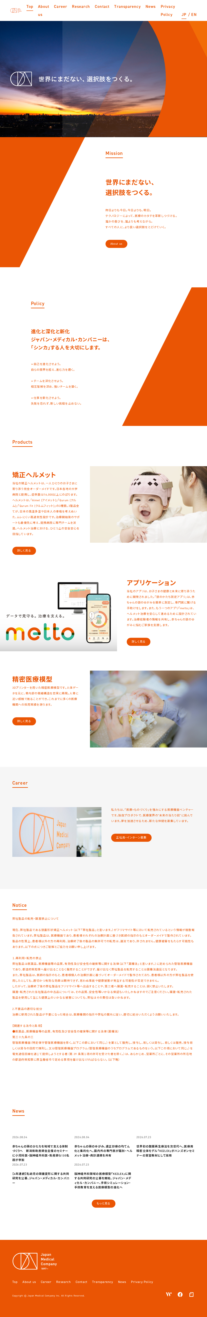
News (151, 6)
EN (193, 14)
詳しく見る (24, 551)
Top (29, 6)
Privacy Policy (168, 10)
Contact (102, 6)
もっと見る (104, 1203)
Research (81, 6)
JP (184, 14)
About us (43, 10)
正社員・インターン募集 (131, 838)
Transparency (127, 6)
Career (60, 6)
